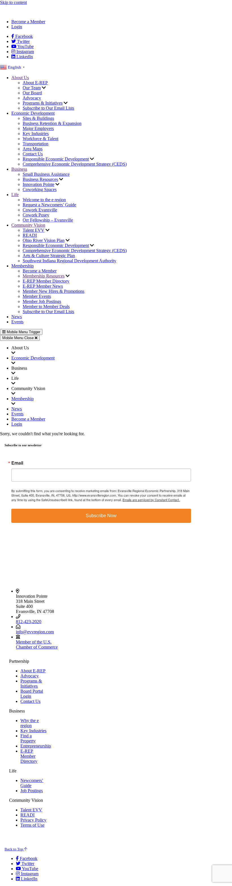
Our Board (32, 92)
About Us (20, 77)
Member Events (37, 296)
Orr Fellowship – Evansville (48, 220)
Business (19, 169)
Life (15, 194)
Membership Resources (44, 276)
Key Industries (36, 133)
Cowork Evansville (40, 209)
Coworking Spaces (40, 189)
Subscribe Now (101, 515)
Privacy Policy (33, 820)
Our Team (32, 87)
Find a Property (28, 738)
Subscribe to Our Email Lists (48, 108)
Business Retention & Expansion (52, 123)
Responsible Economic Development (56, 159)
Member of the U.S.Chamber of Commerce (37, 644)
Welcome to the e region (44, 199)
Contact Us (33, 153)
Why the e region (29, 723)
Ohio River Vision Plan (44, 240)
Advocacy (32, 98)
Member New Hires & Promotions (53, 291)
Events (17, 321)
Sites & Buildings (38, 118)
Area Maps (32, 148)
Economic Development (33, 113)
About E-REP (35, 82)
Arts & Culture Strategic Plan (49, 255)
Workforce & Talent (40, 138)
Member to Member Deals (46, 306)
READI (30, 235)
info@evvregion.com (35, 631)
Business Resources (40, 179)
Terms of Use (32, 825)
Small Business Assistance (46, 174)
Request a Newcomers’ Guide (49, 204)
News (16, 316)
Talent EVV (33, 230)
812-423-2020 (28, 621)
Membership (22, 265)
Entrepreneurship (35, 746)
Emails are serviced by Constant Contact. (151, 499)
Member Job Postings (42, 301)
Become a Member (28, 21)
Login (16, 26)
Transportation (35, 143)
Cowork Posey (36, 215)
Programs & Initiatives (43, 103)
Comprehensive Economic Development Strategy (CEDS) (75, 164)
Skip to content (13, 2)
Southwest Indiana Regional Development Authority (69, 260)
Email (17, 463)
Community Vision (28, 225)
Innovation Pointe (38, 184)
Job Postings (31, 790)
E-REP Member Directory (46, 281)
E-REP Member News (43, 286)
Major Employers (38, 128)
